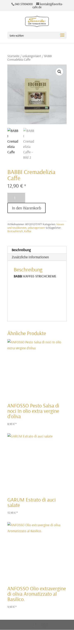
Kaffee (27, 231)
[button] (59, 71)
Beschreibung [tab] (21, 250)
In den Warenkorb (26, 207)
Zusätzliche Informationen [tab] (30, 257)
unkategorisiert (31, 56)
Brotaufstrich (15, 231)
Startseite (13, 56)
